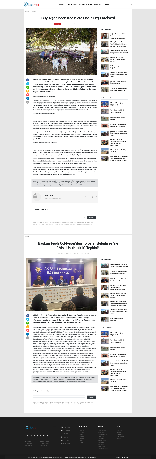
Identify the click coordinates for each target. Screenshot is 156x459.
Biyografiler (120, 434)
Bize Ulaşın (66, 443)
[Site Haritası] (44, 435)
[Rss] (41, 435)
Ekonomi (69, 4)
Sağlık (96, 4)
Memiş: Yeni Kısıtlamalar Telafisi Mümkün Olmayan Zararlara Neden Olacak (118, 44)
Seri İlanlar (101, 444)
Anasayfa (27, 11)
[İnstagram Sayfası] (32, 435)
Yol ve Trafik (101, 432)
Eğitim (75, 4)
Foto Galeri (66, 427)
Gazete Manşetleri (103, 448)
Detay (118, 457)
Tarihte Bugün (102, 440)
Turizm (101, 4)
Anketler (119, 432)
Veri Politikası (28, 445)
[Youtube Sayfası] (35, 435)
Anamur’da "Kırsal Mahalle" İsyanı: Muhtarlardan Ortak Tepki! (119, 75)
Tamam (125, 457)
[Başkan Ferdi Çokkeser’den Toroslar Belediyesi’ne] (61, 284)
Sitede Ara (119, 430)
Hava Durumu (102, 430)
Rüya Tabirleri (120, 436)
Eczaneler (101, 436)
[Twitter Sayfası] (28, 435)
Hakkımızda (28, 441)
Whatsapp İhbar (44, 443)
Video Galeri (67, 430)
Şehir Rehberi (101, 446)
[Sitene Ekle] (48, 435)
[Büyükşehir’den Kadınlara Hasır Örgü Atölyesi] (61, 51)
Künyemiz (66, 440)
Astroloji (119, 438)
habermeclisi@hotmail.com (52, 198)
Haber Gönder (43, 445)
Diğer (107, 4)
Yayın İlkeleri (28, 443)
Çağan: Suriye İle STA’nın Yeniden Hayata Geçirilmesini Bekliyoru (118, 36)
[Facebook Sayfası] (26, 435)
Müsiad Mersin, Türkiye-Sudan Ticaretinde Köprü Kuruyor (118, 59)
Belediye (82, 4)
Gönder (91, 217)
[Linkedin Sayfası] (38, 435)
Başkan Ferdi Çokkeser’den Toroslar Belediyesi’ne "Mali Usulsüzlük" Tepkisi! (119, 158)
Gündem (61, 4)
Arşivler (65, 437)
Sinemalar (101, 442)
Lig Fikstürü (101, 438)
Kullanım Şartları (44, 441)
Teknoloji (89, 4)
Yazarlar (65, 433)
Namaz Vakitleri (102, 434)
